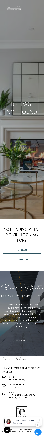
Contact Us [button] (22, 259)
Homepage (22, 250)
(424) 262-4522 (15, 387)
